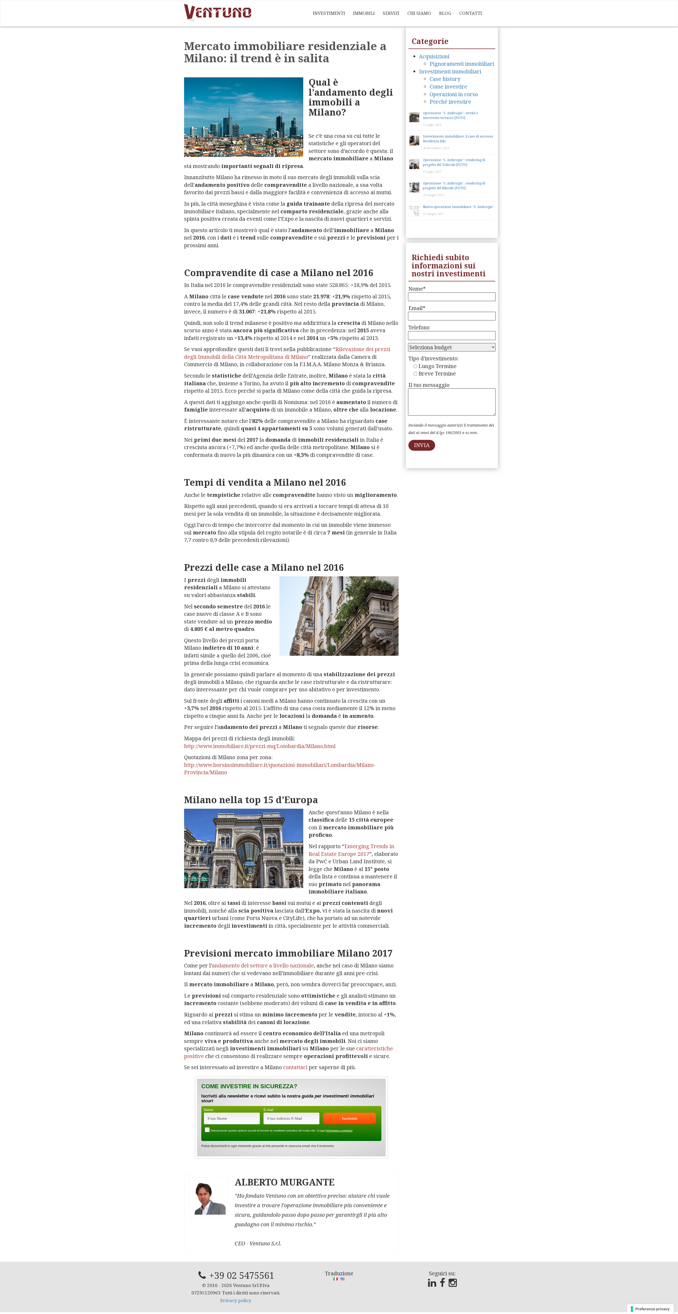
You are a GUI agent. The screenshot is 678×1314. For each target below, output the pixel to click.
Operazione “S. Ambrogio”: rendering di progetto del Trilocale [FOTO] (454, 162)
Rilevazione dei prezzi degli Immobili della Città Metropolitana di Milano (287, 353)
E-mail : (269, 1110)
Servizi (391, 13)
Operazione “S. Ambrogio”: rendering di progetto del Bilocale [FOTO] (454, 185)
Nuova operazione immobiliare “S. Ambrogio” (458, 207)
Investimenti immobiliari (450, 71)
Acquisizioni (434, 56)
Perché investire (450, 101)
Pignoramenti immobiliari (462, 63)
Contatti (470, 13)
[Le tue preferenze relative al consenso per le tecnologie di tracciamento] (650, 1309)
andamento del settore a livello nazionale (263, 965)
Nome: (209, 1110)
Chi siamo (419, 13)
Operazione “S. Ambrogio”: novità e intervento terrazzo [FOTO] (450, 115)
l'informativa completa (338, 1130)
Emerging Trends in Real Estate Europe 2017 (351, 850)
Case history (445, 78)
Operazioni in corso (454, 94)
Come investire (448, 86)
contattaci (295, 1067)
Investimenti (329, 13)
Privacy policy (235, 1300)
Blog (445, 13)
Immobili (364, 13)
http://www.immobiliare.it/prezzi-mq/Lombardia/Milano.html (260, 746)
